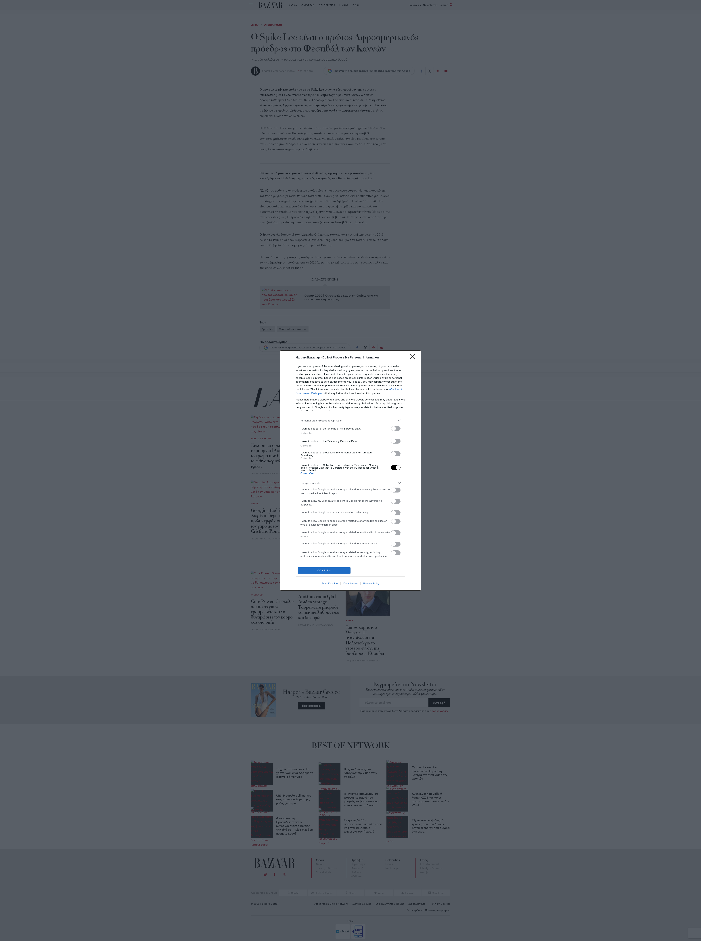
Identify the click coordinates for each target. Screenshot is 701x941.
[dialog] (350, 470)
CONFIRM (324, 570)
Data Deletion (330, 583)
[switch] (396, 428)
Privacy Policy (371, 583)
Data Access (350, 583)
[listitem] (350, 420)
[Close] (413, 357)
